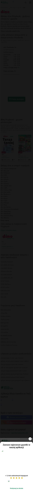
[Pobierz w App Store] (16, 483)
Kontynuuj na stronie (16, 488)
